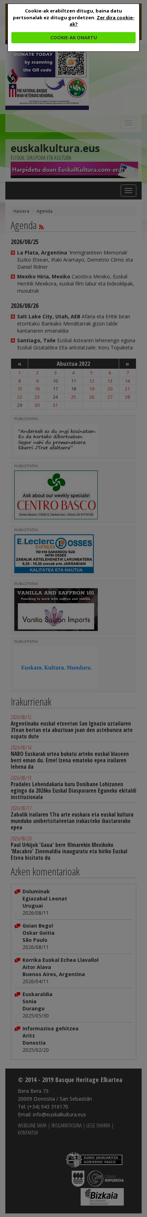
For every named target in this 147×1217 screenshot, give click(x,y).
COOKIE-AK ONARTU (73, 37)
